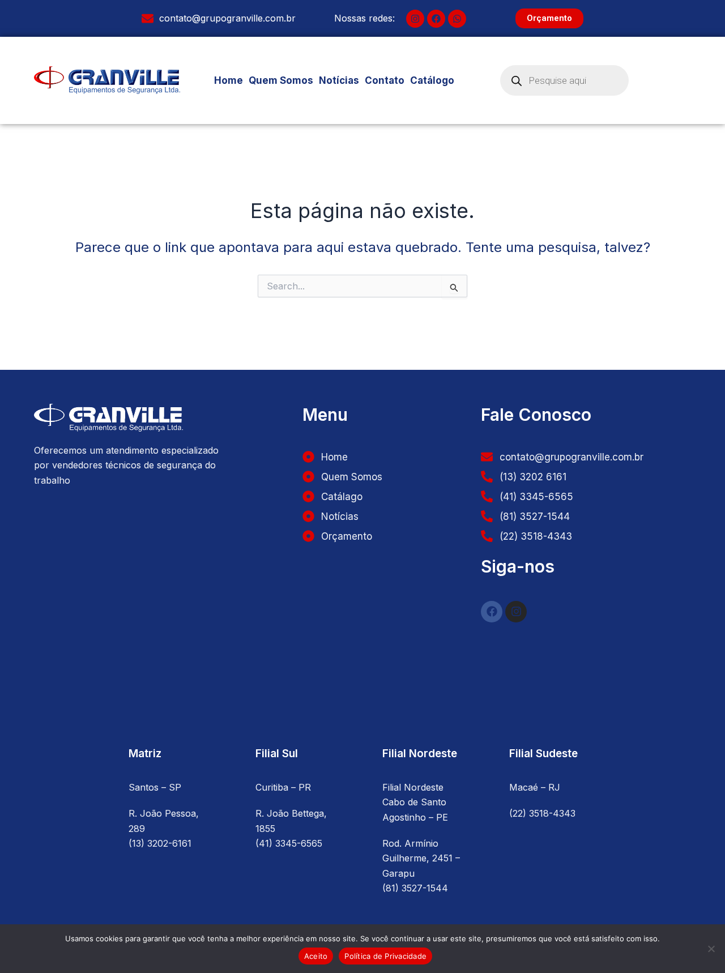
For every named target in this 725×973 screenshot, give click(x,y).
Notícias (339, 80)
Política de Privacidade (385, 956)
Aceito (316, 956)
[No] (711, 948)
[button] (435, 81)
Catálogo (432, 80)
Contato (384, 80)
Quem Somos (281, 80)
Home (228, 80)
